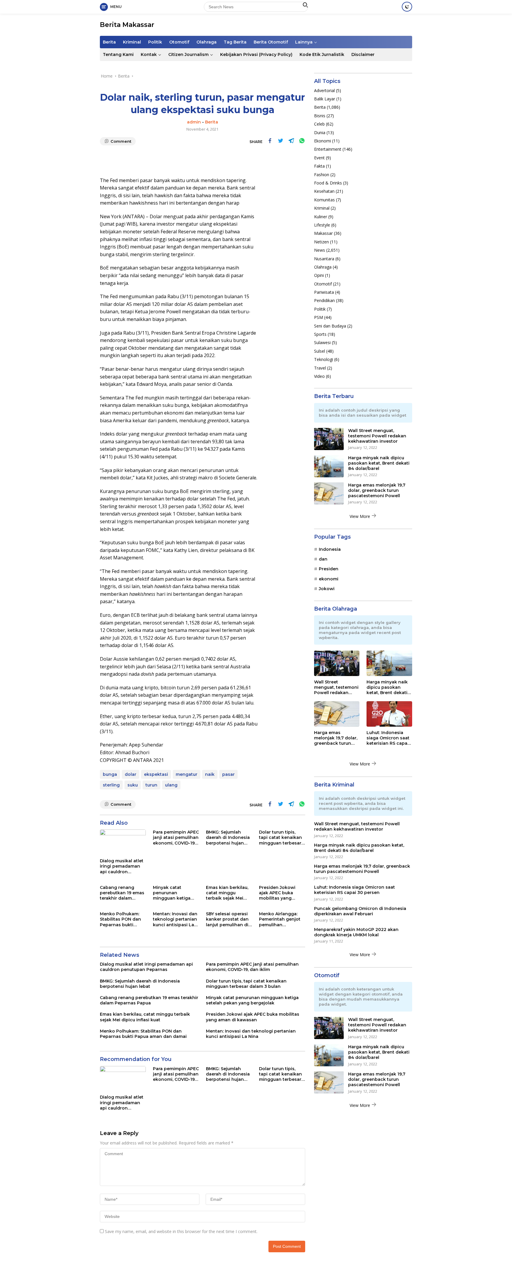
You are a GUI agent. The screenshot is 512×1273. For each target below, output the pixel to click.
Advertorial (324, 90)
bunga (110, 774)
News (319, 250)
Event (319, 157)
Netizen (321, 241)
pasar (228, 774)
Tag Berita (235, 42)
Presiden (328, 569)
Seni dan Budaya (330, 325)
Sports (320, 334)
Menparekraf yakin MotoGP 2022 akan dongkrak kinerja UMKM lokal (356, 932)
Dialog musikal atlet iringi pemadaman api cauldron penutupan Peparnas (121, 866)
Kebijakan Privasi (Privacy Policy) (256, 54)
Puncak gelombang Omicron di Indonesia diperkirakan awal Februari (360, 911)
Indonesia (330, 549)
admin (194, 122)
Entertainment (327, 149)
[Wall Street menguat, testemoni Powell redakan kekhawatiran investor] (329, 439)
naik (210, 774)
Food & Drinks (328, 182)
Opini (319, 275)
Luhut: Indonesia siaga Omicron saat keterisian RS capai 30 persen (388, 738)
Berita (109, 42)
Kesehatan (324, 191)
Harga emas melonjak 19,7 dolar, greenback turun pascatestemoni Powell (376, 490)
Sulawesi (322, 342)
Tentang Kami (118, 54)
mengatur (186, 774)
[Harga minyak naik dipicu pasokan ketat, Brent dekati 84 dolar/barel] (329, 466)
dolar (130, 774)
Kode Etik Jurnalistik (322, 54)
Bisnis (319, 115)
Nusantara (324, 258)
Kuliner (320, 216)
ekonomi (328, 578)
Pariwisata (324, 292)
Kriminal (132, 42)
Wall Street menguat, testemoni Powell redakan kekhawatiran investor (377, 436)
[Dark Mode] (407, 7)
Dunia (319, 132)
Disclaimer (363, 54)
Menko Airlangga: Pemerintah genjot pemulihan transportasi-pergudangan (279, 919)
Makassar (323, 233)
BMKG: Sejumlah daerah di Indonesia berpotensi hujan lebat (228, 837)
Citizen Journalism (188, 54)
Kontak (149, 54)
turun (151, 785)
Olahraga (206, 42)
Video (319, 376)
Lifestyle (322, 224)
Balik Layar (324, 98)
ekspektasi (156, 774)
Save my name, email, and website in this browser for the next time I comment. (181, 1231)
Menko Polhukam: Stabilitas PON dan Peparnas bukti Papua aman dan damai (120, 919)
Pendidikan (324, 300)
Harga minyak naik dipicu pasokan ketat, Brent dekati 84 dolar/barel (378, 463)
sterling (111, 785)
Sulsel (319, 351)
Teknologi (323, 359)
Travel (320, 367)
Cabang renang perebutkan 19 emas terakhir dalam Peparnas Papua (122, 893)
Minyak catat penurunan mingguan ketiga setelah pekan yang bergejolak (174, 893)
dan (323, 558)
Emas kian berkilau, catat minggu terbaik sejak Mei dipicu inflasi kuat (227, 893)
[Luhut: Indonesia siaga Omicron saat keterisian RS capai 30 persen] (389, 714)
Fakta (319, 165)
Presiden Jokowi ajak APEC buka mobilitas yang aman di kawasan (278, 893)
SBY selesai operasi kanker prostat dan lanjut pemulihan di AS (227, 919)
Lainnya (304, 42)
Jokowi (327, 588)
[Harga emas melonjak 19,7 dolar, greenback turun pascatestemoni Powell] (329, 493)
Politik (155, 42)
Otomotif (179, 42)
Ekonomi (322, 140)
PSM (318, 317)
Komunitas (324, 199)
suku (132, 785)
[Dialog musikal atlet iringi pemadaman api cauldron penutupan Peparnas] (123, 842)
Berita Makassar (127, 25)
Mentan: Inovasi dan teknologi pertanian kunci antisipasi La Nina (175, 919)
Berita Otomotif (271, 42)
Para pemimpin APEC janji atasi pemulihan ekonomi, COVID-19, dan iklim (176, 837)
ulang (171, 785)
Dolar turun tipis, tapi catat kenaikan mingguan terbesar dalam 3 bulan (280, 837)
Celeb (319, 124)
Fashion (321, 174)
